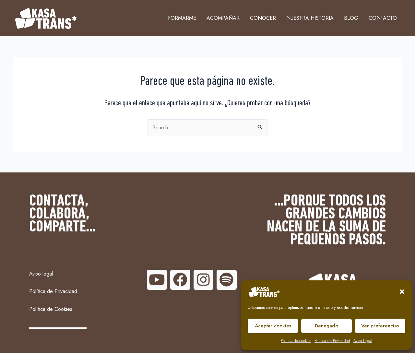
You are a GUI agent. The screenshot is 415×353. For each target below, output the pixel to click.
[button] (402, 291)
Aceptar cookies (273, 325)
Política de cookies (296, 341)
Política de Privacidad (332, 341)
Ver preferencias (380, 325)
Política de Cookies (50, 309)
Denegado (326, 325)
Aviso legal (41, 273)
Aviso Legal (362, 341)
